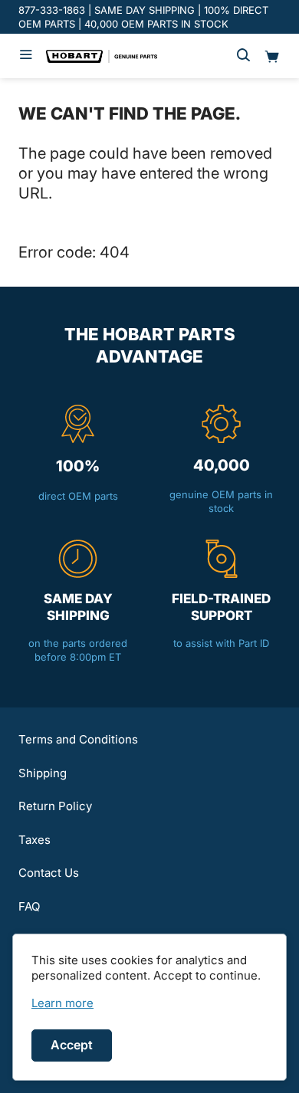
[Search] (243, 56)
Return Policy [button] (55, 806)
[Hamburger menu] (26, 56)
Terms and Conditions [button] (78, 739)
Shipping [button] (42, 773)
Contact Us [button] (48, 872)
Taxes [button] (34, 839)
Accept (72, 1044)
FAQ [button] (29, 906)
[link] (62, 1003)
